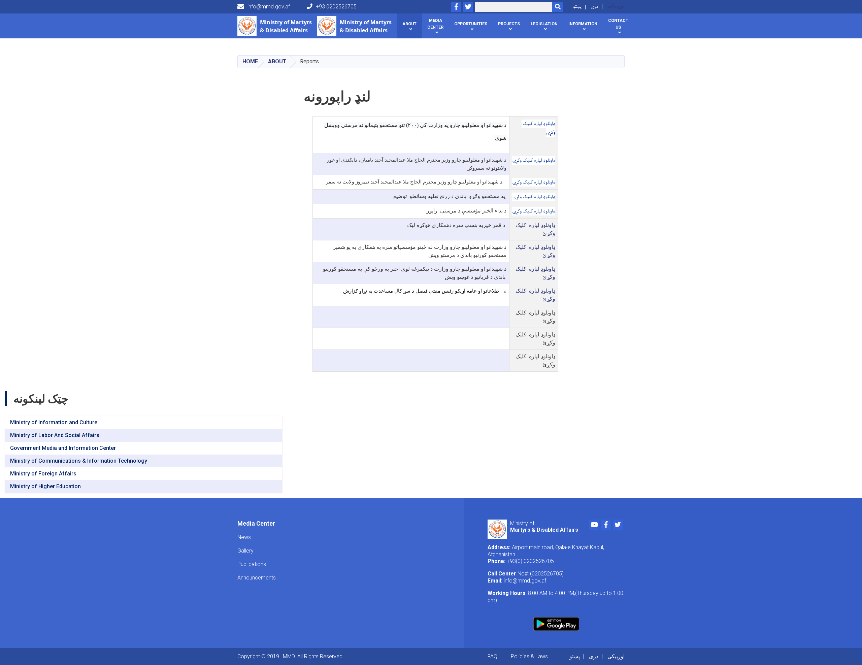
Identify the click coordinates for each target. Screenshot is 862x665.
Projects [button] (509, 23)
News (244, 537)
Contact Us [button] (618, 24)
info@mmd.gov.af (268, 6)
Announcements (256, 577)
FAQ (492, 656)
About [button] (409, 23)
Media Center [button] (435, 24)
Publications (251, 564)
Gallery (245, 550)
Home (250, 61)
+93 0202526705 (336, 6)
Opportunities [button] (470, 23)
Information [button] (582, 23)
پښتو (577, 6)
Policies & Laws (529, 656)
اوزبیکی (616, 5)
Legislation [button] (544, 23)
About (277, 61)
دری (594, 6)
